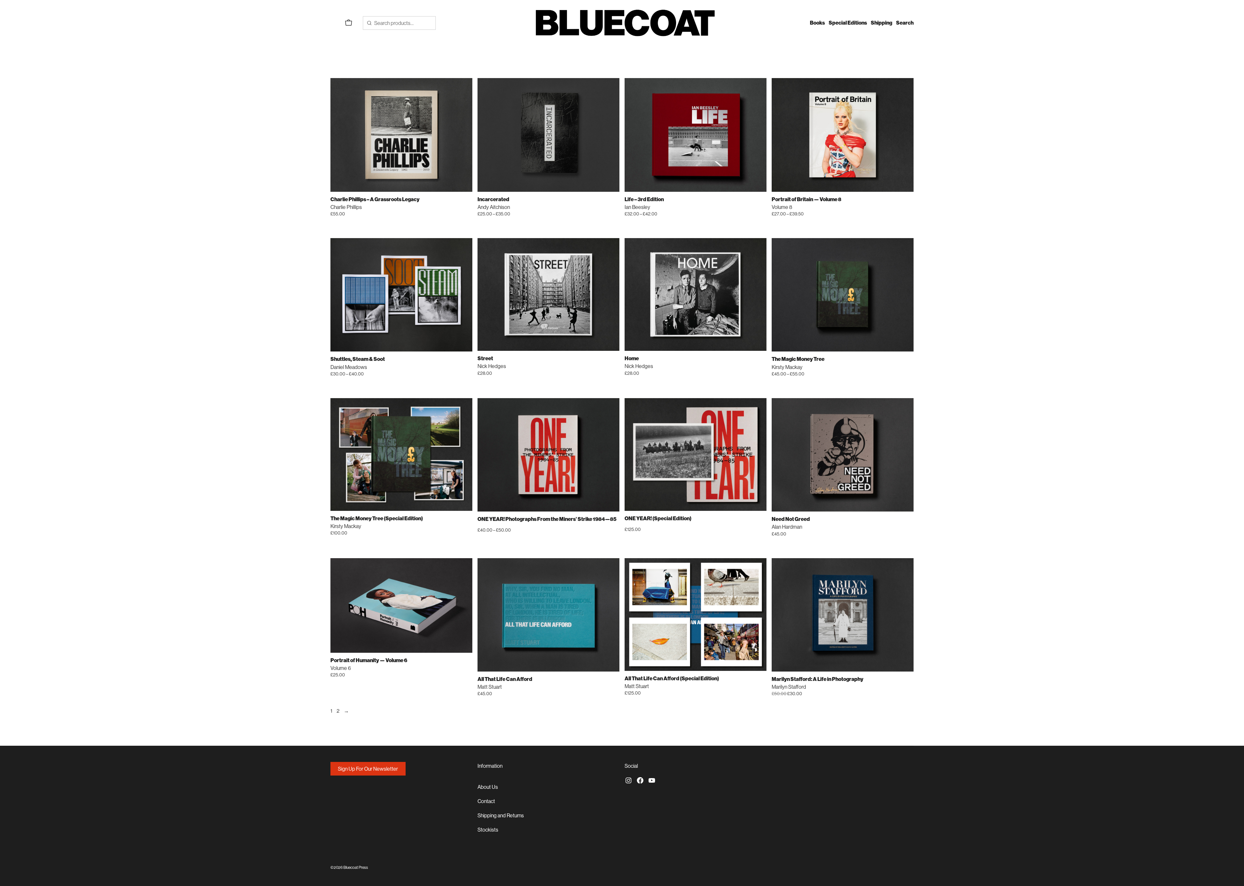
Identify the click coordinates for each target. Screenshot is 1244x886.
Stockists (488, 829)
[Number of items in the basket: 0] (348, 22)
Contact (486, 801)
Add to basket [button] (464, 213)
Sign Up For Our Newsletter (368, 768)
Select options (611, 213)
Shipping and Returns (501, 815)
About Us (488, 787)
